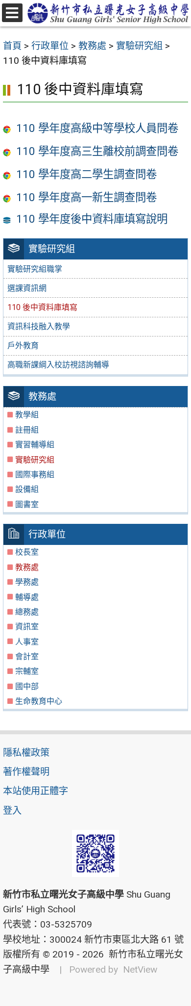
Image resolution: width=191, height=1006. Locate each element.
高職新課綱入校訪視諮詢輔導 (58, 364)
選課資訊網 (27, 288)
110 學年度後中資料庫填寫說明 (91, 218)
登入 (12, 810)
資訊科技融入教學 (38, 326)
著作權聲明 (26, 771)
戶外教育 (23, 345)
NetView (140, 969)
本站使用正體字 (35, 791)
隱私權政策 (26, 752)
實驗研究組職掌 (34, 269)
